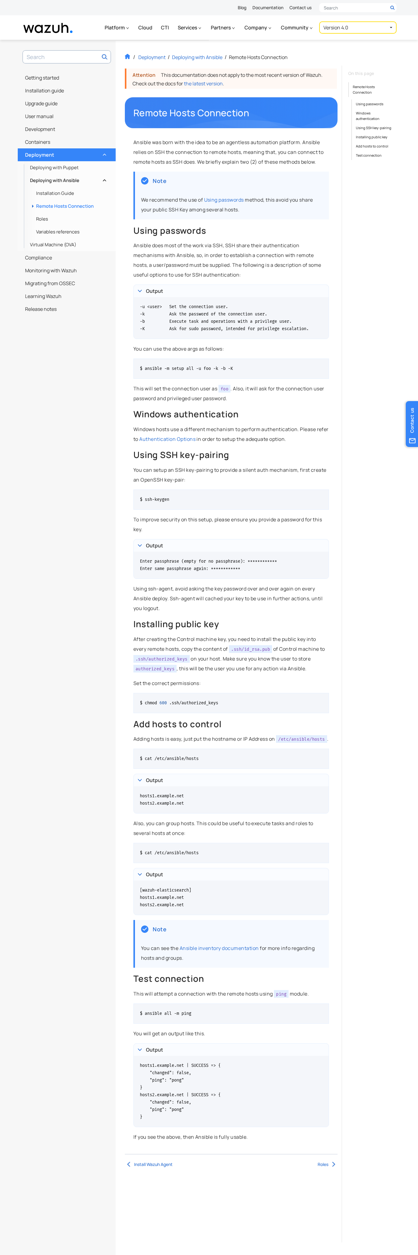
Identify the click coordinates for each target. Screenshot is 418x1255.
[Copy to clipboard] (322, 365)
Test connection (369, 155)
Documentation (267, 7)
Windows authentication (367, 116)
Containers (37, 142)
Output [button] (154, 291)
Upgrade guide (41, 103)
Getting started (42, 77)
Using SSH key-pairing (373, 127)
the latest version (203, 83)
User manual (39, 116)
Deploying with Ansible (67, 179)
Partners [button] (221, 27)
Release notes (41, 309)
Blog (242, 7)
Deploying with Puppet (54, 167)
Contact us (300, 7)
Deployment (65, 153)
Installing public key (371, 137)
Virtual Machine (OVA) (53, 244)
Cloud (145, 27)
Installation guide (44, 90)
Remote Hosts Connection (65, 206)
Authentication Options (167, 439)
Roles (42, 219)
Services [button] (188, 27)
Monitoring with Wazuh (51, 270)
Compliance (38, 257)
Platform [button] (115, 27)
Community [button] (295, 27)
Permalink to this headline (252, 112)
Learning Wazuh (43, 296)
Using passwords (224, 199)
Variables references (58, 232)
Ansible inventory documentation (219, 948)
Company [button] (256, 27)
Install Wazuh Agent (153, 1164)
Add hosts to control (372, 146)
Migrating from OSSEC (50, 283)
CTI (165, 27)
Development (40, 129)
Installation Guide (55, 193)
